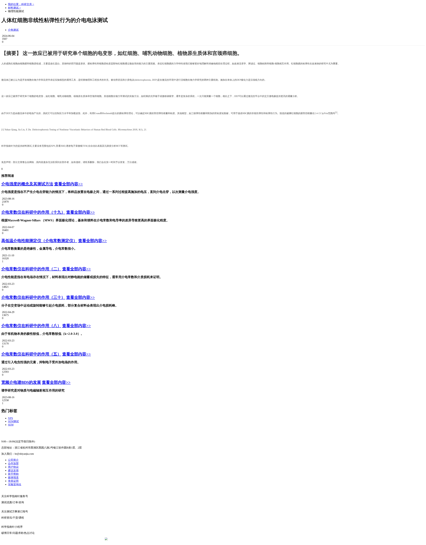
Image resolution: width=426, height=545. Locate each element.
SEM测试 (13, 421)
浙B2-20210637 (185, 539)
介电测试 (13, 29)
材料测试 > (14, 7)
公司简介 (13, 460)
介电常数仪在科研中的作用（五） (31, 354)
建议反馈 (13, 470)
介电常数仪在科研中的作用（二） (31, 269)
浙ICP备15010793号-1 (208, 539)
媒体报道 (13, 477)
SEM (10, 424)
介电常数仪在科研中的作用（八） (31, 325)
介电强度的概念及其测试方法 (27, 184)
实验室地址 (14, 484)
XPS (10, 418)
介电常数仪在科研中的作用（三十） (33, 297)
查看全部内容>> (68, 184)
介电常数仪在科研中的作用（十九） (33, 212)
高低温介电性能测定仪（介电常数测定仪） (39, 240)
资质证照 (13, 480)
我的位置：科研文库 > (21, 4)
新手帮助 (13, 473)
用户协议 (13, 467)
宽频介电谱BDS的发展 (21, 382)
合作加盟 (13, 463)
